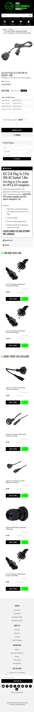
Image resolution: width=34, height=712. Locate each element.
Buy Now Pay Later (17, 620)
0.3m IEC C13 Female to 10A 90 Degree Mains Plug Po (15, 481)
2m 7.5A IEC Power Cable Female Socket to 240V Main (15, 575)
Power (11, 29)
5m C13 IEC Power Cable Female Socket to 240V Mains (15, 331)
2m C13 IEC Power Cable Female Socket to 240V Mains (15, 285)
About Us (17, 630)
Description (7, 168)
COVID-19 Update (17, 640)
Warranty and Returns (17, 653)
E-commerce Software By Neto (17, 704)
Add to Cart (18, 130)
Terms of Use (17, 660)
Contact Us (17, 633)
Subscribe (16, 681)
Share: (3, 84)
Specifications (8, 240)
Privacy (17, 656)
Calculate (17, 159)
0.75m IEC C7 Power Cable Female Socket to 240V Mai (16, 435)
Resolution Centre (17, 617)
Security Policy (17, 663)
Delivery (17, 649)
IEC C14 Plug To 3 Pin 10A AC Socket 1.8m (18, 33)
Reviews (6, 245)
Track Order (17, 613)
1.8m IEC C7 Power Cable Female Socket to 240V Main (15, 388)
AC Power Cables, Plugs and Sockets (16, 31)
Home (5, 29)
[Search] (30, 15)
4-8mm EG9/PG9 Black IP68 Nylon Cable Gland (16, 528)
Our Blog (17, 637)
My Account (17, 610)
